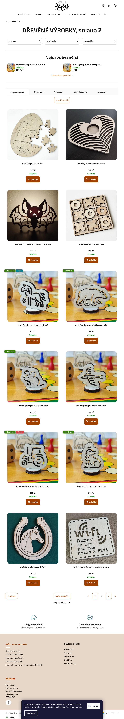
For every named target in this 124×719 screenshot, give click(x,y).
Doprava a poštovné (14, 658)
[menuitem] (24, 14)
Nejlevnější (39, 92)
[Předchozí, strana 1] (95, 596)
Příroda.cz (68, 649)
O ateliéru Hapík (13, 651)
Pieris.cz (68, 653)
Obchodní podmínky (14, 654)
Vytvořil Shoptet (111, 713)
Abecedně (102, 92)
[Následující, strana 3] (109, 596)
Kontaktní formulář (14, 661)
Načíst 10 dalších (62, 596)
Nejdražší (58, 92)
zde (80, 707)
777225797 (10, 697)
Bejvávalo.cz (69, 656)
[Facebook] (8, 702)
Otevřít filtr (61, 100)
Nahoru (13, 596)
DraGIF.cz (68, 660)
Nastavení (30, 713)
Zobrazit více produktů (61, 75)
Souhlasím (93, 706)
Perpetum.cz (69, 663)
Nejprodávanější (80, 92)
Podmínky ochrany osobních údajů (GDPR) (24, 665)
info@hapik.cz (12, 694)
